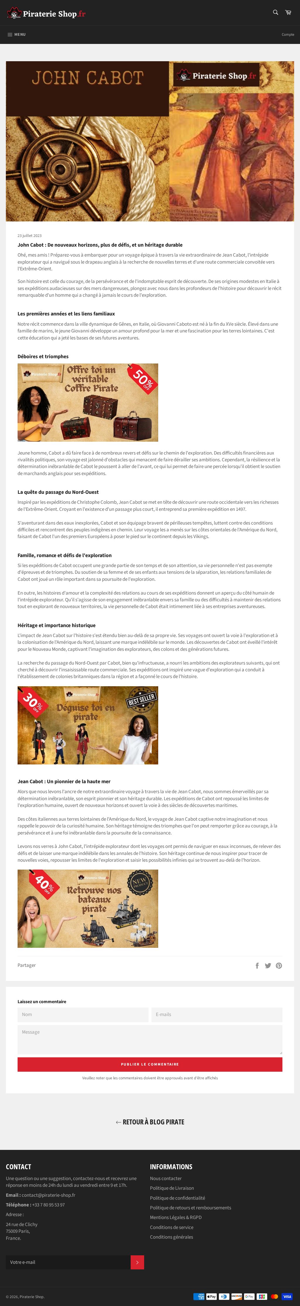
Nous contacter (166, 1178)
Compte (288, 34)
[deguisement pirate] (88, 762)
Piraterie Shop (32, 1297)
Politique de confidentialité (177, 1198)
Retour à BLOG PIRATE (153, 1121)
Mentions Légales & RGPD (176, 1217)
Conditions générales (171, 1237)
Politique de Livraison (172, 1188)
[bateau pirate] (88, 946)
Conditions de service (171, 1227)
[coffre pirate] (88, 440)
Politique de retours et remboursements (190, 1207)
